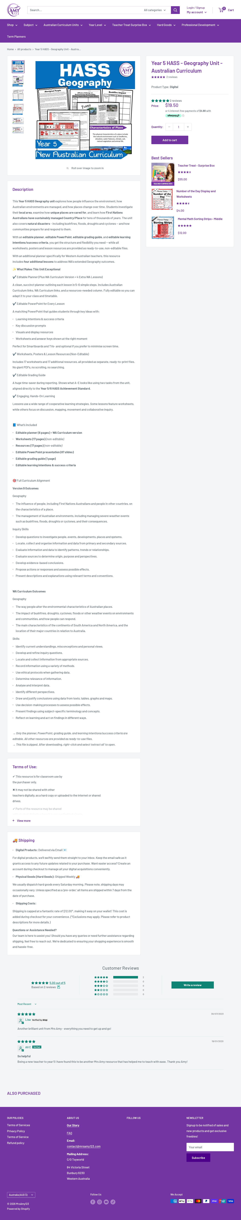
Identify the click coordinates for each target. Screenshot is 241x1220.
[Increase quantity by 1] (188, 127)
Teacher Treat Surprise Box (129, 25)
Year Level (95, 25)
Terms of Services (18, 1125)
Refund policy (15, 1143)
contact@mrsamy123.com (84, 1146)
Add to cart (169, 140)
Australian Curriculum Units (61, 25)
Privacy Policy (16, 1131)
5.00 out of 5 (57, 982)
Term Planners (16, 36)
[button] (160, 100)
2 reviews (171, 76)
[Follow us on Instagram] (99, 1201)
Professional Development (198, 25)
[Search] (175, 10)
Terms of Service (18, 1137)
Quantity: (157, 126)
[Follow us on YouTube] (106, 1201)
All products (24, 49)
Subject (29, 25)
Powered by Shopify (18, 1208)
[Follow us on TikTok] (112, 1201)
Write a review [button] (193, 985)
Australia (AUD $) (18, 1194)
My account (195, 12)
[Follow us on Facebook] (92, 1201)
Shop (10, 25)
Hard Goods (164, 25)
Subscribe (198, 1157)
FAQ (69, 1133)
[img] (26, 1014)
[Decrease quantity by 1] (169, 127)
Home (10, 49)
